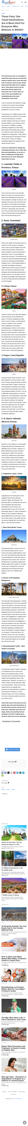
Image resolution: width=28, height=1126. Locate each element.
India (22, 6)
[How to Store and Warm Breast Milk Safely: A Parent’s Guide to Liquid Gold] (14, 945)
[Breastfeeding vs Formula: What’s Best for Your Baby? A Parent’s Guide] (14, 975)
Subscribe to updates (14, 749)
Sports (3, 1014)
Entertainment (15, 6)
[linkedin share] (17, 773)
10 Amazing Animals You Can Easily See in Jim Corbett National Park (13, 928)
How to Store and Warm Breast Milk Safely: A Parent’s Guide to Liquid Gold (13, 958)
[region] (14, 62)
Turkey (13, 789)
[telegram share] (23, 773)
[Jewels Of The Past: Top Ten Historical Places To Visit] (14, 833)
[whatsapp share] (20, 773)
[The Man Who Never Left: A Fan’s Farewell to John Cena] (14, 1005)
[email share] (11, 773)
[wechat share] (2, 775)
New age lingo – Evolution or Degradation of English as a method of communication (13, 1079)
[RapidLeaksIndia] (8, 2)
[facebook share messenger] (5, 773)
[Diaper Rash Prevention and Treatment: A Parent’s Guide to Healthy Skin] (14, 1034)
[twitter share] (8, 773)
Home (3, 6)
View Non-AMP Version (18, 1098)
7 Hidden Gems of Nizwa (10, 895)
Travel (7, 10)
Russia (3, 789)
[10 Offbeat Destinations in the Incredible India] (14, 858)
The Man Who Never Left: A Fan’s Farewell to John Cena (13, 1019)
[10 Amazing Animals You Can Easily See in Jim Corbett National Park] (14, 914)
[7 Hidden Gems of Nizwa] (14, 885)
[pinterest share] (14, 773)
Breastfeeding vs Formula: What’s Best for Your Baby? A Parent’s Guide (13, 989)
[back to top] (25, 1122)
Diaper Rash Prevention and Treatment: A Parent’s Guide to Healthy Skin (13, 1048)
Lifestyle (8, 6)
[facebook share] (2, 773)
